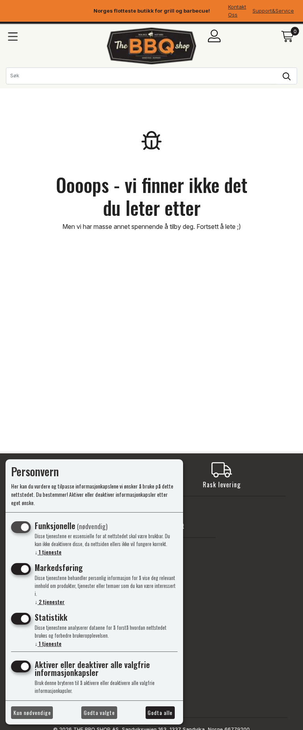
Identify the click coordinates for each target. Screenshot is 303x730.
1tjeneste (48, 552)
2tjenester (50, 601)
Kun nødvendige (32, 712)
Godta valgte (99, 712)
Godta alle (160, 712)
